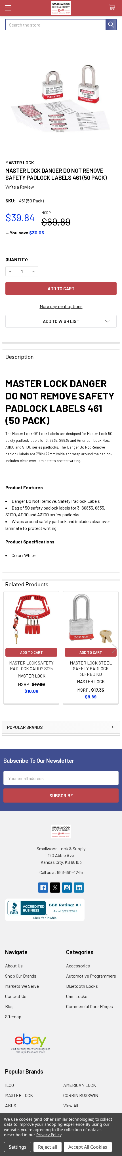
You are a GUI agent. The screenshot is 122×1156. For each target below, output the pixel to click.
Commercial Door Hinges (89, 1006)
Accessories (78, 965)
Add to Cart (31, 652)
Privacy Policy (48, 1134)
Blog (9, 1006)
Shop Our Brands (20, 975)
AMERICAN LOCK (79, 1085)
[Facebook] (43, 887)
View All (70, 1105)
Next (114, 648)
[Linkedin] (79, 887)
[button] (61, 321)
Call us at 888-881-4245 (61, 872)
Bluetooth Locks (82, 986)
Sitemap (13, 1016)
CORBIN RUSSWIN (80, 1095)
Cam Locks (76, 996)
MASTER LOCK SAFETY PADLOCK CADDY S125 (31, 665)
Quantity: (16, 259)
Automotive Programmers (91, 975)
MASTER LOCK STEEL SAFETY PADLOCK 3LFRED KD (91, 668)
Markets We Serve (22, 986)
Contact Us (15, 996)
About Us (14, 965)
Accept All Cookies (87, 1147)
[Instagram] (67, 887)
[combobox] (61, 24)
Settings (17, 1147)
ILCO (9, 1085)
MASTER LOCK (19, 1095)
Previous (7, 648)
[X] (55, 887)
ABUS (10, 1105)
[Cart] (113, 7)
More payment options (61, 306)
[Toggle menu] (8, 8)
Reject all (47, 1147)
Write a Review (19, 186)
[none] (61, 97)
